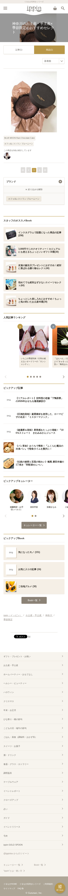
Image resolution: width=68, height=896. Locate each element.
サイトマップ (9, 888)
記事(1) (19, 50)
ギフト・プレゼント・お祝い (17, 656)
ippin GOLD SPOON (13, 845)
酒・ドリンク (9, 755)
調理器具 (7, 773)
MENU (5, 8)
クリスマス (8, 701)
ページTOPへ (34, 628)
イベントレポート (11, 791)
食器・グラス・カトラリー (16, 764)
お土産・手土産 (10, 665)
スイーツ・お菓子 (11, 746)
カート (54, 8)
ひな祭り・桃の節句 (12, 719)
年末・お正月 (9, 710)
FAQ (19, 888)
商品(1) (49, 50)
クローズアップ (10, 800)
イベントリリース (11, 827)
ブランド (11, 181)
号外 (5, 836)
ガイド (6, 818)
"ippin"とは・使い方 (12, 871)
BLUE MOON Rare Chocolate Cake (19, 138)
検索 (62, 8)
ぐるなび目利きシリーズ (30, 884)
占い (5, 809)
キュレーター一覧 (11, 865)
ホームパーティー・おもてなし (18, 674)
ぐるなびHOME (10, 884)
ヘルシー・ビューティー (15, 683)
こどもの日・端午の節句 (15, 728)
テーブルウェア (10, 782)
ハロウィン (8, 692)
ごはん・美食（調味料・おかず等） (20, 737)
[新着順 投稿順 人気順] (53, 61)
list (29, 636)
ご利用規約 (48, 884)
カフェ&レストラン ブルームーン (18, 144)
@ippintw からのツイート (16, 853)
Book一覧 (38, 865)
